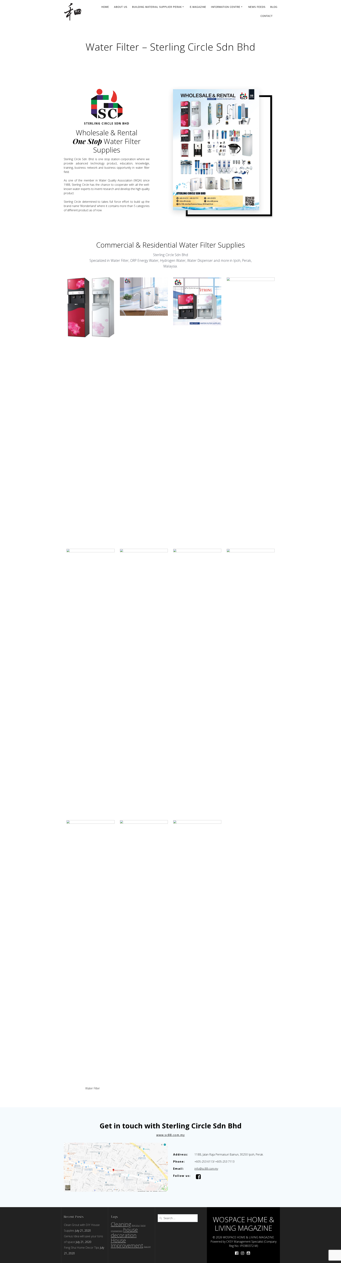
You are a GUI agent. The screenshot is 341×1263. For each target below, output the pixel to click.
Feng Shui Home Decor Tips (81, 1248)
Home (105, 7)
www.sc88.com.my (170, 1135)
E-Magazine (198, 7)
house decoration (124, 1232)
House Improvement (127, 1243)
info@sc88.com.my (206, 1169)
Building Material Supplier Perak (157, 7)
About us (120, 7)
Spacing (147, 1246)
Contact (267, 16)
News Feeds (257, 7)
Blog (273, 7)
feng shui (136, 1225)
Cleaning (121, 1224)
